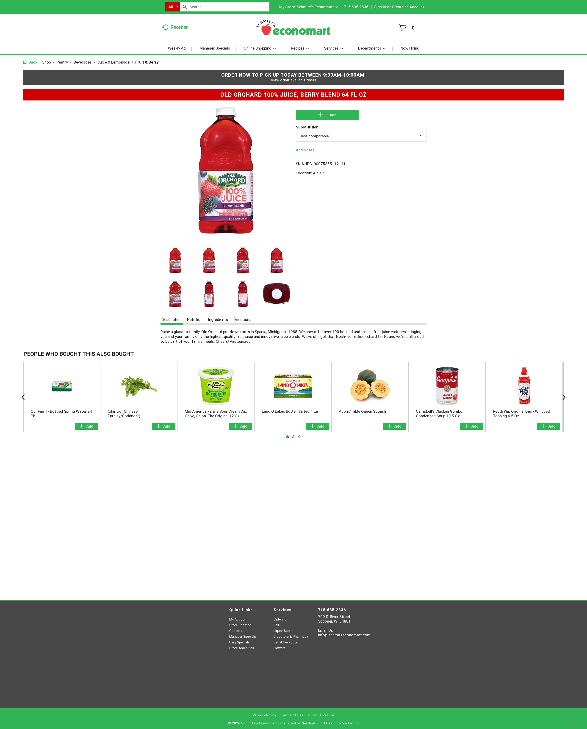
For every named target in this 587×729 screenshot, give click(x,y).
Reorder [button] (179, 27)
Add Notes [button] (305, 149)
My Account (238, 619)
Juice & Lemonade (113, 62)
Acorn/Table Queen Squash (362, 411)
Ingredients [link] (218, 319)
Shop (46, 62)
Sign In (380, 7)
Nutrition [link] (194, 319)
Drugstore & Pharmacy (291, 636)
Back (32, 62)
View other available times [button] (293, 80)
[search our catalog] (185, 6)
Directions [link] (242, 319)
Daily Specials (239, 642)
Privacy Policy (264, 715)
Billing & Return (321, 715)
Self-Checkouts (286, 642)
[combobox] (172, 6)
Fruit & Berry (147, 62)
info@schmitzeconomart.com (344, 635)
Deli (276, 625)
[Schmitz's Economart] (293, 29)
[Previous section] (23, 397)
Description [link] (172, 319)
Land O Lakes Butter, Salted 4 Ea (290, 411)
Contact (235, 631)
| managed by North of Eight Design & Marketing (319, 723)
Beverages (83, 62)
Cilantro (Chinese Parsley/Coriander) (124, 413)
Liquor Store (283, 631)
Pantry (62, 62)
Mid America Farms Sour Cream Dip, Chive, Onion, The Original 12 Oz (216, 413)
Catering (280, 619)
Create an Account (408, 7)
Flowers (279, 648)
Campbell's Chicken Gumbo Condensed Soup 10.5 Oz (439, 413)
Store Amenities (241, 648)
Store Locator (240, 625)
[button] (317, 7)
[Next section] (564, 397)
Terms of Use (292, 715)
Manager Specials (242, 636)
